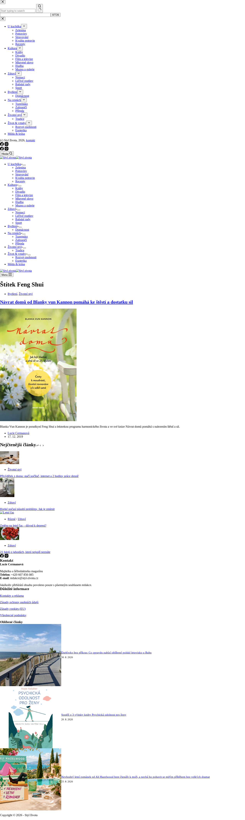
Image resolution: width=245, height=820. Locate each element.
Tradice (19, 250)
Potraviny (21, 171)
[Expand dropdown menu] (24, 165)
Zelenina (20, 167)
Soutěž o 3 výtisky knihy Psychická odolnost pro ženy (93, 714)
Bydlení (12, 226)
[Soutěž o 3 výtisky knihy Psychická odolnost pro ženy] (30, 747)
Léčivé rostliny (24, 215)
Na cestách (14, 233)
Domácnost (22, 229)
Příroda (19, 243)
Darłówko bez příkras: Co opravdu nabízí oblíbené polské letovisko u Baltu (106, 652)
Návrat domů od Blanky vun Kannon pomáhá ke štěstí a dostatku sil (66, 302)
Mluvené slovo (24, 198)
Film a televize (24, 195)
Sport (18, 222)
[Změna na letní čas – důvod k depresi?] (7, 512)
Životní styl (14, 247)
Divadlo (20, 191)
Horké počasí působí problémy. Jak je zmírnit (27, 509)
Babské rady (22, 219)
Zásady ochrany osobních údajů (19, 602)
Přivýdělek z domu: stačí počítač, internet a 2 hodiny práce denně (39, 476)
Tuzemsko (21, 236)
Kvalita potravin (25, 177)
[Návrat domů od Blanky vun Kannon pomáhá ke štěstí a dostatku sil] (38, 420)
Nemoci (20, 212)
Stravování (21, 174)
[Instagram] (6, 149)
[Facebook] (2, 149)
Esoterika (21, 260)
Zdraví (12, 209)
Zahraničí (21, 240)
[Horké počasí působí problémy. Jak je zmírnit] (7, 496)
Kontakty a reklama (12, 595)
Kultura (12, 184)
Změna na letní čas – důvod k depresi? (23, 525)
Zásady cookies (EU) (13, 608)
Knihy (19, 188)
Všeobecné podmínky (13, 615)
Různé (12, 519)
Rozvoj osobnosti (25, 257)
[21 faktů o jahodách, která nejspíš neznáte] (9, 539)
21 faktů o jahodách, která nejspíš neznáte (25, 552)
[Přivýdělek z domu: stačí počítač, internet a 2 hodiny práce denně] (9, 463)
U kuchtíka (14, 164)
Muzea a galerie (24, 205)
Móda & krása (16, 264)
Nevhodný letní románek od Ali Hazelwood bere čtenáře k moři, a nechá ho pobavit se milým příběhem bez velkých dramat (135, 776)
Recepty (20, 181)
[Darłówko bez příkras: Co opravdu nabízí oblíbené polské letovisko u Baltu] (30, 685)
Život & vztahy (17, 253)
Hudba (19, 202)
